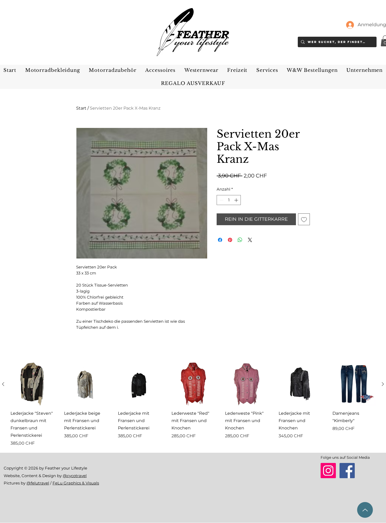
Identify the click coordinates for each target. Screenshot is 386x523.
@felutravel (38, 483)
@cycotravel (75, 475)
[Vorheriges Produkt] (3, 384)
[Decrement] (221, 200)
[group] (193, 404)
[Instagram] (328, 470)
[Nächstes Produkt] (383, 384)
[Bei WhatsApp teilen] (240, 240)
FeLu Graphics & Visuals (76, 483)
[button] (53, 70)
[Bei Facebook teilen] (220, 240)
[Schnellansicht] (32, 384)
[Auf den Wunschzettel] (304, 219)
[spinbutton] (229, 200)
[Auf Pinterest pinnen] (230, 240)
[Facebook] (347, 470)
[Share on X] (250, 240)
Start (81, 108)
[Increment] (236, 200)
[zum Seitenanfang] (365, 510)
